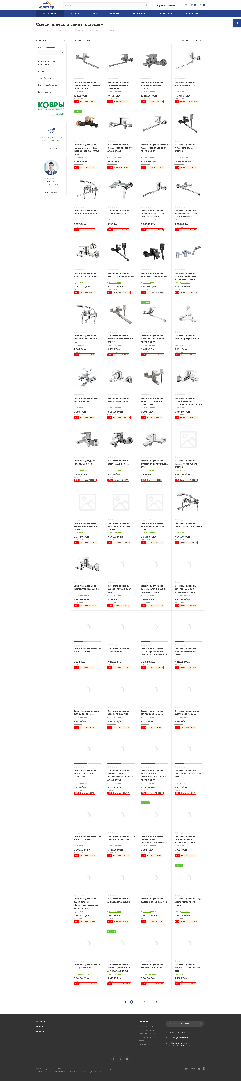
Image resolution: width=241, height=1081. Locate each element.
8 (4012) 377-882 (166, 5)
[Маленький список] (183, 40)
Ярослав (51, 181)
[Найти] (146, 5)
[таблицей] (204, 40)
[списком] (200, 40)
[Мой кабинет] (186, 5)
